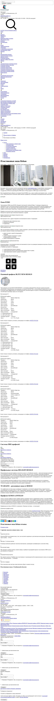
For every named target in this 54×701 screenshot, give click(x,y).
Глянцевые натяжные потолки (8, 628)
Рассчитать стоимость (6, 449)
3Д (1, 87)
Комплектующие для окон (7, 38)
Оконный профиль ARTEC (33, 623)
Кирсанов (5, 572)
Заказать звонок (13, 30)
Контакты (3, 122)
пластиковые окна (32, 188)
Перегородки (4, 72)
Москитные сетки (5, 39)
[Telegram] (7, 521)
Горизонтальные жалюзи (6, 55)
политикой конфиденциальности (31, 467)
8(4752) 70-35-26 (4, 603)
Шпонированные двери (15, 632)
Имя (2, 640)
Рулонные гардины (5, 66)
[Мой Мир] (15, 521)
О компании (3, 116)
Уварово (5, 581)
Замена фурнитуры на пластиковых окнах (11, 113)
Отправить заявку (5, 465)
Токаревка (5, 579)
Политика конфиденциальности (42, 633)
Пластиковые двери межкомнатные (20, 630)
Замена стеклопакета (6, 111)
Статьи (2, 120)
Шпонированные (5, 95)
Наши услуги (4, 140)
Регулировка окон (5, 109)
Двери (2, 88)
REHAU (3, 34)
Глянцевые (3, 47)
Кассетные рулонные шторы (7, 71)
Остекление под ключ (6, 114)
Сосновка (5, 578)
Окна (2, 31)
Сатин (2, 84)
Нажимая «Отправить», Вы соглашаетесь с (20, 645)
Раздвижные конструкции (7, 75)
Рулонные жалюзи (5, 58)
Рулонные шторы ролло (6, 68)
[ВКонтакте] (3, 521)
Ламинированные (5, 46)
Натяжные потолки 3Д (6, 630)
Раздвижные (4, 96)
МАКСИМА (17, 636)
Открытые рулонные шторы (7, 70)
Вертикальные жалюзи (6, 54)
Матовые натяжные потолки (39, 628)
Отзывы (2, 119)
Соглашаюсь (4, 699)
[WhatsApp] (13, 521)
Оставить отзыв (4, 527)
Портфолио (3, 121)
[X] (9, 521)
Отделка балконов (10, 147)
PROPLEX (3, 36)
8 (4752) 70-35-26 (5, 30)
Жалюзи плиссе (4, 57)
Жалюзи (2, 51)
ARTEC (2, 37)
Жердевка (5, 582)
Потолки (3, 78)
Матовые (3, 83)
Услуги (2, 97)
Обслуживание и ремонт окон (8, 103)
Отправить (3, 653)
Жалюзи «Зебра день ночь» (7, 59)
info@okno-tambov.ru (5, 15)
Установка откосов (5, 107)
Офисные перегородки (6, 76)
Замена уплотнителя (5, 112)
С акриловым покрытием (7, 49)
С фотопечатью (4, 86)
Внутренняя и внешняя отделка (8, 102)
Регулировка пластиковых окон (13, 150)
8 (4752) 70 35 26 (36, 510)
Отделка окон (4, 108)
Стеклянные (3, 94)
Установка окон (4, 104)
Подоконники (4, 42)
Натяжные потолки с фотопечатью (17, 629)
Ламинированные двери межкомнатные (38, 630)
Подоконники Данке (5, 50)
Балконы (3, 41)
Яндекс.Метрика (24, 697)
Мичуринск (6, 574)
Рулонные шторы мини (6, 67)
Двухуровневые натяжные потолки (23, 628)
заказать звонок (13, 618)
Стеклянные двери (5, 632)
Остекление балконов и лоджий (8, 100)
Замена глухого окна (5, 105)
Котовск (5, 573)
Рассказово (6, 577)
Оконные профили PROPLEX (20, 623)
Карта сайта (3, 634)
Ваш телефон (4, 642)
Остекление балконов (11, 146)
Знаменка (5, 583)
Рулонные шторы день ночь (7, 65)
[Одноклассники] (5, 521)
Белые (2, 45)
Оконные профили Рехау (7, 623)
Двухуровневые (4, 82)
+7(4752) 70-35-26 (5, 618)
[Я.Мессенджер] (1, 521)
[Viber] (11, 521)
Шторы (2, 60)
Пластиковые (4, 91)
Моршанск (6, 575)
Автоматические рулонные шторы (9, 63)
